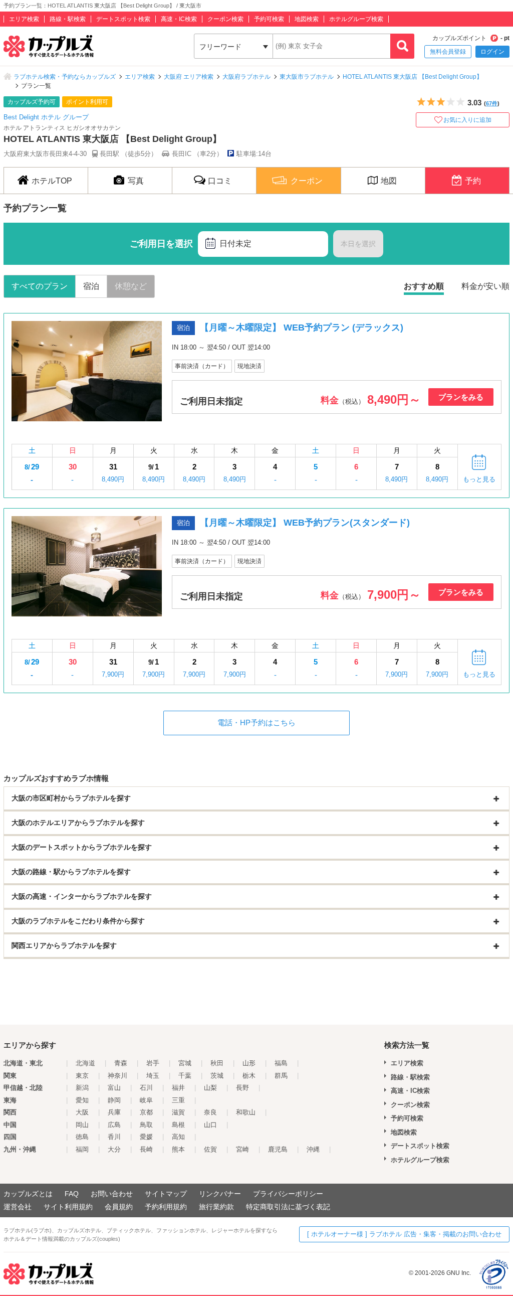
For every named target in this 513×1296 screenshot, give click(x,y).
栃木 (248, 1075)
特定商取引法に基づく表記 (288, 1207)
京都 (146, 1112)
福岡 (82, 1149)
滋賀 (178, 1112)
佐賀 (210, 1149)
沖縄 (313, 1149)
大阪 (82, 1112)
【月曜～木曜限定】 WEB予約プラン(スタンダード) (305, 523)
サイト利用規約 (68, 1207)
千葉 (184, 1075)
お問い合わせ (112, 1194)
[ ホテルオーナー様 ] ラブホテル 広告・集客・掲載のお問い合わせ (404, 1234)
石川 (146, 1087)
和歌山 (245, 1112)
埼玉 (152, 1075)
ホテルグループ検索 (356, 19)
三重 (178, 1100)
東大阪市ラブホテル (307, 76)
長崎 (146, 1149)
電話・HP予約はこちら (256, 722)
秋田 (216, 1063)
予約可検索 (269, 19)
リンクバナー (220, 1194)
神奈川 (117, 1075)
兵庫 (114, 1112)
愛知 (82, 1100)
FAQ (72, 1194)
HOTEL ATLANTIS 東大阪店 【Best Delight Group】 (412, 76)
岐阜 (146, 1100)
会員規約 (119, 1207)
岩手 (152, 1063)
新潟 (82, 1087)
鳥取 (146, 1124)
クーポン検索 (225, 19)
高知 (178, 1137)
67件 (491, 103)
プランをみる (460, 397)
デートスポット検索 (123, 19)
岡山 (82, 1124)
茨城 (216, 1075)
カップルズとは (28, 1194)
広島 (114, 1124)
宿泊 (91, 286)
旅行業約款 (216, 1207)
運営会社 (18, 1207)
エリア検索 (24, 19)
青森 (120, 1063)
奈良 (210, 1112)
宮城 (184, 1063)
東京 (82, 1075)
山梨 (210, 1087)
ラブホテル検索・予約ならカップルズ (65, 76)
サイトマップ (166, 1194)
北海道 (85, 1063)
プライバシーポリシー (288, 1194)
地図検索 (307, 19)
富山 (114, 1087)
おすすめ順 (424, 286)
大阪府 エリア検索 (188, 76)
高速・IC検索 (179, 19)
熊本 (178, 1149)
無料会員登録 (448, 51)
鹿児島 (278, 1149)
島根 (178, 1124)
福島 (281, 1063)
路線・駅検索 (68, 19)
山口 (210, 1124)
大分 (114, 1149)
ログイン (492, 51)
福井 (178, 1087)
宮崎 (242, 1149)
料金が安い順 (485, 286)
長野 (242, 1087)
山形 (248, 1063)
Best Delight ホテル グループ (46, 117)
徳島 (82, 1137)
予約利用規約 (166, 1207)
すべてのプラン (40, 286)
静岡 (114, 1100)
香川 (114, 1137)
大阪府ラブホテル (246, 76)
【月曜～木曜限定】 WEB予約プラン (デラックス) (301, 327)
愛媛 (146, 1137)
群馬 (281, 1075)
